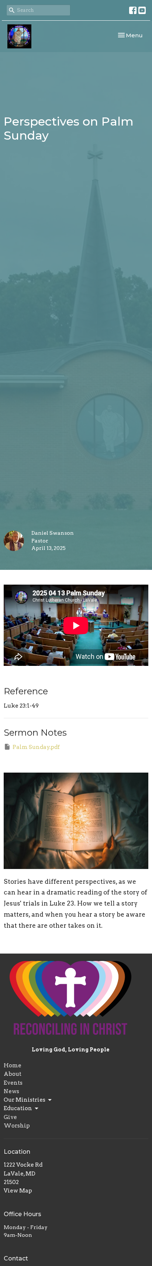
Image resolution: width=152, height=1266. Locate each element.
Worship (17, 1125)
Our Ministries (24, 1099)
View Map (18, 1190)
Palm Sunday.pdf (36, 747)
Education (18, 1108)
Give (10, 1117)
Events (13, 1082)
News (11, 1091)
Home (12, 1065)
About (12, 1074)
